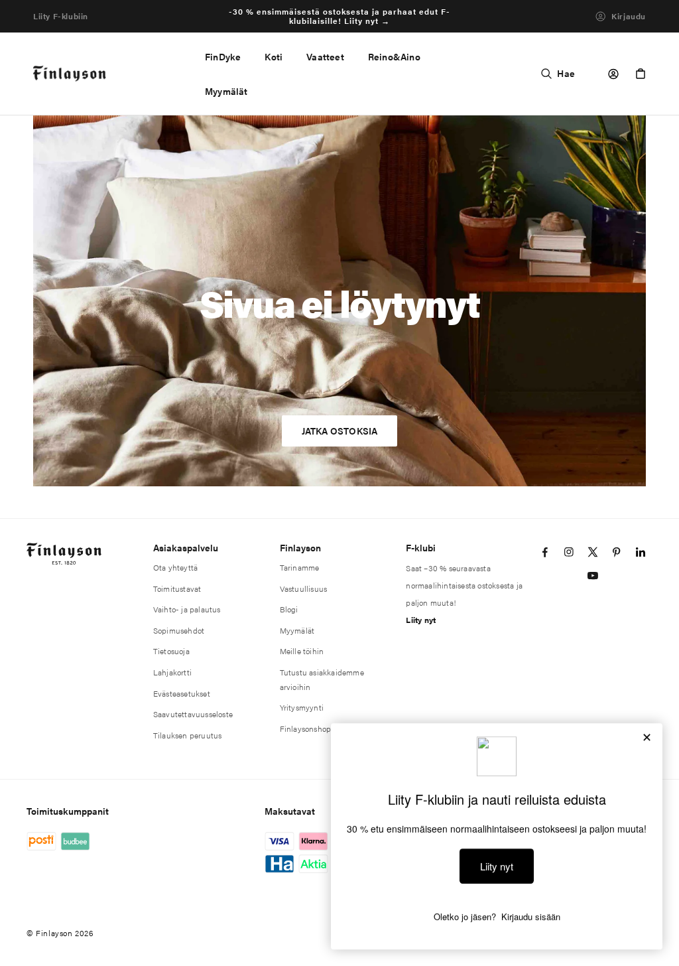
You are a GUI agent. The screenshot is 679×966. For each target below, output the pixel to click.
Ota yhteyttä (175, 567)
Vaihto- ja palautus (187, 609)
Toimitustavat (177, 588)
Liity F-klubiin (60, 16)
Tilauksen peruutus (187, 735)
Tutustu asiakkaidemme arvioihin (322, 679)
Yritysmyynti (302, 707)
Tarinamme (300, 567)
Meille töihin (302, 651)
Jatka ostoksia (340, 430)
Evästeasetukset (181, 693)
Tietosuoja (171, 651)
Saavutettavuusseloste (193, 714)
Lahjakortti (172, 672)
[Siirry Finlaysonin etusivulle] (70, 74)
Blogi (289, 609)
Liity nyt (421, 620)
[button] (273, 56)
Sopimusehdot (178, 630)
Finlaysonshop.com (313, 728)
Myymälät (297, 630)
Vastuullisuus (304, 588)
